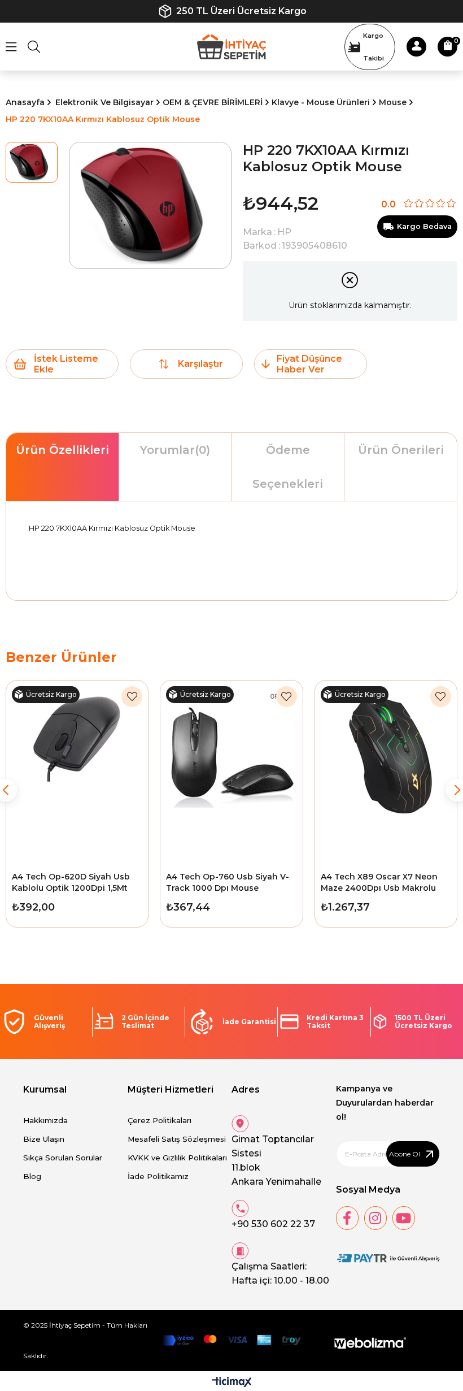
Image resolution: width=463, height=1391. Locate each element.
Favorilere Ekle (131, 696)
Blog (32, 1176)
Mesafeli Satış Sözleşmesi (177, 1138)
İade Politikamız (158, 1176)
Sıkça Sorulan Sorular (62, 1157)
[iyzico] (231, 1340)
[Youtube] (403, 1218)
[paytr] (388, 1258)
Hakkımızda (45, 1120)
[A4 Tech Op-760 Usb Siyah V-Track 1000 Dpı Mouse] (231, 773)
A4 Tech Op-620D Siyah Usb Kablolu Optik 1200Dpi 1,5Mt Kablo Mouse (71, 883)
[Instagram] (375, 1218)
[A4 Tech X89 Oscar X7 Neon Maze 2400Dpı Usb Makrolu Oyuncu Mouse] (386, 773)
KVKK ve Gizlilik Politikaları (177, 1157)
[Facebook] (347, 1218)
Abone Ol (404, 1154)
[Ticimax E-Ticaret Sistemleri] (232, 1383)
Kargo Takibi (373, 47)
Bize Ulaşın (43, 1138)
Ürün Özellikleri (62, 450)
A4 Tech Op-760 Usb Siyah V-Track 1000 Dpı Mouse (227, 882)
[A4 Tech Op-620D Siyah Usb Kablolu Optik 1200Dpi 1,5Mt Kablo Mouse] (77, 773)
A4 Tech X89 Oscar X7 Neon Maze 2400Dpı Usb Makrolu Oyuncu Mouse (379, 883)
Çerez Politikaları (159, 1120)
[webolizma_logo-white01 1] (370, 1343)
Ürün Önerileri (401, 450)
